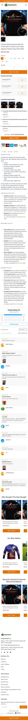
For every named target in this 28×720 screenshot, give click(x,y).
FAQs (2, 667)
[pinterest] (11, 652)
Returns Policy (19, 263)
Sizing (2, 669)
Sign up (23, 707)
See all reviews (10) (14, 312)
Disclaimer (3, 692)
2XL (15, 58)
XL (11, 58)
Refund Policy (16, 304)
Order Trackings (5, 664)
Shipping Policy (21, 217)
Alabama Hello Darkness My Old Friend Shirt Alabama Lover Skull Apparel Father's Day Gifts (10, 522)
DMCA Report (10, 713)
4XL (23, 58)
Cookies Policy (5, 694)
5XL (2, 61)
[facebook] (2, 652)
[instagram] (8, 652)
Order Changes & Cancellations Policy (11, 689)
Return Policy (4, 679)
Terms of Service (5, 687)
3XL (19, 58)
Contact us (3, 661)
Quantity (3, 65)
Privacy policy (4, 684)
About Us (3, 659)
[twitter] (5, 652)
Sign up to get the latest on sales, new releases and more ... (13, 703)
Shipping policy (5, 677)
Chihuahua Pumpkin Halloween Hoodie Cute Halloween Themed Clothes (10, 564)
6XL (6, 61)
